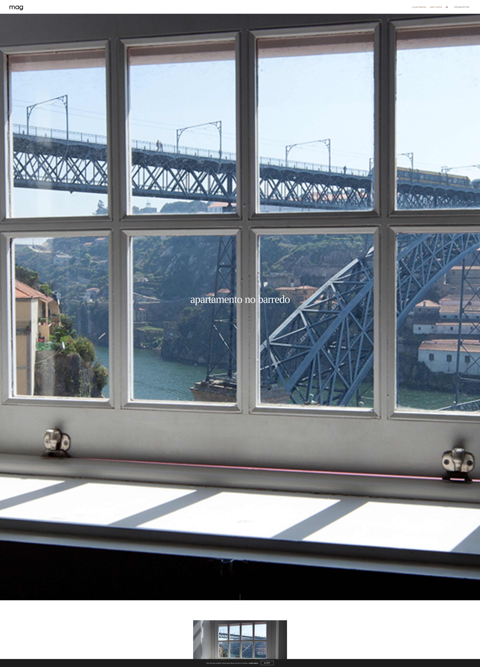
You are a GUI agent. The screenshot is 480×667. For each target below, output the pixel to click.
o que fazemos (419, 7)
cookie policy (253, 663)
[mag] (16, 7)
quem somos (436, 7)
